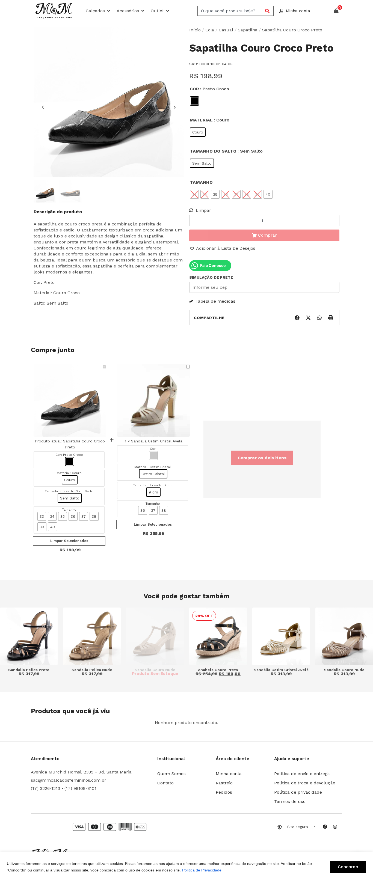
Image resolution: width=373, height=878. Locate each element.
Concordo (348, 866)
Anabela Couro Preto (218, 670)
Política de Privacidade (201, 870)
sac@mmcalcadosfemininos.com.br (68, 780)
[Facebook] (325, 826)
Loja (209, 29)
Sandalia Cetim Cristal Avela (156, 441)
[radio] (194, 101)
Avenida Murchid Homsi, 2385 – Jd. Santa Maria (81, 772)
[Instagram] (335, 826)
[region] (186, 865)
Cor (194, 88)
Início (195, 29)
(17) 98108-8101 (80, 788)
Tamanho (201, 182)
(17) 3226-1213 (45, 788)
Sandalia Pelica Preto (28, 670)
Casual (226, 29)
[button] (98, 11)
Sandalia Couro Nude (155, 670)
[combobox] (230, 11)
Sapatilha (247, 29)
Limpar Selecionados (69, 541)
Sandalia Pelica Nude (92, 670)
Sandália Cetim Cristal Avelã (281, 670)
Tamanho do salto (213, 151)
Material (201, 120)
